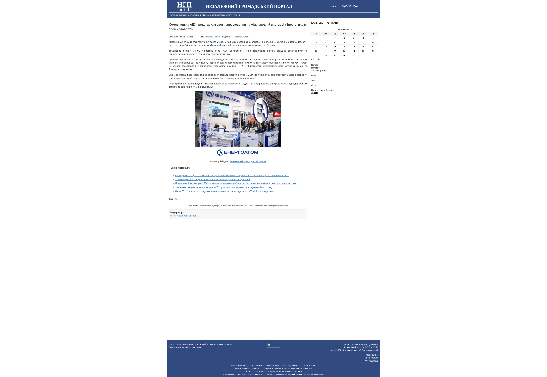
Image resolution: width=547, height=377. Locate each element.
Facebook (237, 37)
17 (354, 47)
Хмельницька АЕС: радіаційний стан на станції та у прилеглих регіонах (212, 179)
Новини (183, 15)
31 (354, 55)
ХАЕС (177, 199)
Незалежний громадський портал (197, 344)
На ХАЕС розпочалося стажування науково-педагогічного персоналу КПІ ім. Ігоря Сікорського (225, 191)
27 (316, 55)
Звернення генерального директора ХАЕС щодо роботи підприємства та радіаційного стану (224, 187)
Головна (174, 15)
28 (325, 55)
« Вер (313, 59)
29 (335, 55)
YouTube (374, 358)
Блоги (237, 15)
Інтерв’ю (204, 15)
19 (373, 47)
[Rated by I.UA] (273, 346)
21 (325, 51)
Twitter (375, 355)
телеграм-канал (212, 37)
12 (373, 42)
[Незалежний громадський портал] (184, 6)
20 (316, 51)
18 (363, 47)
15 (335, 47)
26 (373, 51)
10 (354, 42)
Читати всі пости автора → (184, 215)
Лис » (319, 59)
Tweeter (246, 37)
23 (344, 51)
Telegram (374, 360)
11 (363, 42)
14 (325, 47)
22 (335, 51)
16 (344, 47)
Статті (229, 15)
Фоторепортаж (217, 15)
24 (354, 51)
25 (363, 51)
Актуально (193, 15)
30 (344, 55)
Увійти (333, 6)
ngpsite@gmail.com (369, 344)
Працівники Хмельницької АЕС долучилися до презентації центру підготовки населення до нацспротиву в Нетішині (236, 183)
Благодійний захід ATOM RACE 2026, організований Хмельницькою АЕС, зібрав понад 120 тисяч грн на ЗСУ (232, 175)
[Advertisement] (238, 253)
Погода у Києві (318, 90)
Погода (314, 65)
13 (316, 47)
